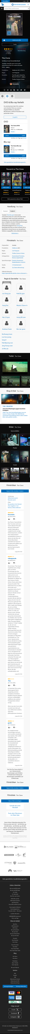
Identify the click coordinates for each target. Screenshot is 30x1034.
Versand (24, 138)
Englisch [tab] (12, 211)
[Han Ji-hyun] (6, 311)
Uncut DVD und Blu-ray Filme (15, 904)
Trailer (15, 44)
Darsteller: (4, 75)
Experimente (19, 258)
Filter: (9, 502)
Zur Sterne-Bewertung (18, 267)
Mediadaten (15, 1027)
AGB (15, 977)
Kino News (15, 958)
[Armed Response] (17, 179)
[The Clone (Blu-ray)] (7, 149)
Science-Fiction (20, 79)
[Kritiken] (21, 90)
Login (24, 1)
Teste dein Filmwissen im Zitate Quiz (15, 814)
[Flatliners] (6, 179)
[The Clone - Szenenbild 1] (10, 440)
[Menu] (2, 8)
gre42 (10, 723)
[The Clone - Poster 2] (15, 457)
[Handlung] (5, 90)
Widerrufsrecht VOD (15, 981)
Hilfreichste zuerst (12, 498)
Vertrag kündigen (8, 986)
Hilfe (15, 973)
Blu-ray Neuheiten (15, 929)
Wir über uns (5, 1026)
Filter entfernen (16, 507)
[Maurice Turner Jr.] (21, 299)
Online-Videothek (15, 885)
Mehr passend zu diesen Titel (15, 199)
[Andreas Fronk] (6, 323)
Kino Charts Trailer (15, 948)
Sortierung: (11, 496)
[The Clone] (14, 24)
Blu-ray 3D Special (15, 967)
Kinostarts (15, 938)
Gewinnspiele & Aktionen (15, 907)
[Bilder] (18, 90)
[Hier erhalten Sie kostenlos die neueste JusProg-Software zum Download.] (15, 1002)
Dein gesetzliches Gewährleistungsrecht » (15, 162)
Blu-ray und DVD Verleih (15, 888)
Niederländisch (16, 262)
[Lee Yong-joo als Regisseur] (6, 287)
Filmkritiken (15, 961)
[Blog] (15, 90)
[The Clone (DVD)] (7, 129)
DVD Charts (15, 928)
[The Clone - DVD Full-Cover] (24, 474)
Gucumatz (11, 514)
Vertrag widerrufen (21, 986)
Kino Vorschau (15, 940)
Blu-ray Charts (15, 931)
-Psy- (9, 681)
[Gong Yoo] (6, 299)
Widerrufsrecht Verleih (15, 979)
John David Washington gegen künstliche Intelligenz (14, 409)
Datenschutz (12, 1026)
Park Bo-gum (15, 75)
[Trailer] (8, 90)
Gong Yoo (22, 75)
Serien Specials (15, 964)
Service (15, 970)
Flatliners (6, 190)
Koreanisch (20, 260)
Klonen (14, 258)
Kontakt (15, 975)
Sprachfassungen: (6, 260)
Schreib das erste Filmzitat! (15, 806)
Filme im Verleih (15, 921)
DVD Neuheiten (15, 926)
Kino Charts (15, 942)
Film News (15, 956)
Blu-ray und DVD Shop (15, 890)
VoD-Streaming (15, 902)
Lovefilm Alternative (15, 913)
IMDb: (3, 267)
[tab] (2, 96)
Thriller (14, 79)
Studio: (4, 265)
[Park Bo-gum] (21, 287)
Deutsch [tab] (5, 211)
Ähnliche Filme (6, 194)
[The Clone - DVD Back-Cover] (15, 474)
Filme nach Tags (15, 918)
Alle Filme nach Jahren (15, 896)
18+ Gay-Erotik (15, 894)
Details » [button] (13, 131)
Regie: (3, 72)
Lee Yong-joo (15, 72)
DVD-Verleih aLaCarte (20, 4)
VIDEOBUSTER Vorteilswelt (15, 916)
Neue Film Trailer (15, 944)
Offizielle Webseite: (7, 271)
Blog (15, 953)
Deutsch (14, 260)
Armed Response (16, 190)
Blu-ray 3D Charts (15, 935)
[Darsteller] (11, 90)
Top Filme (15, 924)
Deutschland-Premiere (18, 256)
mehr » (8, 67)
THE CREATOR (8, 406)
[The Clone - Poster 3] (24, 457)
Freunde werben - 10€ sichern (15, 911)
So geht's (15, 117)
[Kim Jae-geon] (21, 323)
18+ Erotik (15, 892)
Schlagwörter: (5, 256)
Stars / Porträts (15, 962)
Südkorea (14, 70)
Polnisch (23, 262)
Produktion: (5, 70)
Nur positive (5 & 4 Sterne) (15, 504)
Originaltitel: (5, 245)
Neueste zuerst (12, 500)
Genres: (4, 79)
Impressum (18, 1026)
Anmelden (5, 1)
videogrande (12, 558)
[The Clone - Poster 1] (5, 457)
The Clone (6, 377)
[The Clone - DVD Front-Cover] (5, 474)
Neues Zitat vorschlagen (15, 801)
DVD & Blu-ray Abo (15, 898)
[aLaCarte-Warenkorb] (27, 1)
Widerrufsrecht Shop (15, 983)
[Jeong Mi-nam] (21, 311)
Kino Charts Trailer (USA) (15, 950)
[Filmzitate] (25, 90)
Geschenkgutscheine (15, 909)
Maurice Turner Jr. (16, 77)
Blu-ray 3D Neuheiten (15, 933)
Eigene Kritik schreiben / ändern (15, 491)
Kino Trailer (15, 946)
